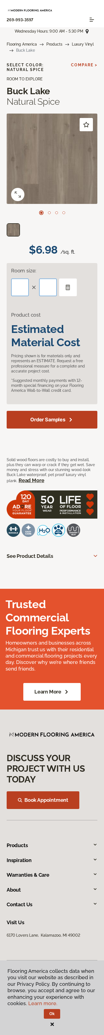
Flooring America (22, 44)
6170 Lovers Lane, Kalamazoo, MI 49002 (43, 935)
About (14, 890)
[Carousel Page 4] (63, 212)
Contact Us (19, 904)
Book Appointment (46, 800)
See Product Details (30, 556)
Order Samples (47, 419)
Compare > (84, 65)
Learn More (47, 692)
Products (54, 44)
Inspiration (19, 860)
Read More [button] (31, 480)
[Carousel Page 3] (56, 212)
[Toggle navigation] (91, 19)
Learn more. (42, 1003)
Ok (52, 1014)
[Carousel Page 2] (49, 212)
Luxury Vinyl (83, 44)
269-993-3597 (20, 20)
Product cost (25, 315)
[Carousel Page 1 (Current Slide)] (41, 213)
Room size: (23, 271)
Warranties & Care (28, 875)
